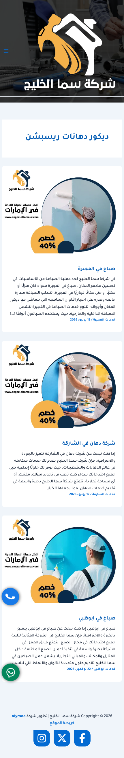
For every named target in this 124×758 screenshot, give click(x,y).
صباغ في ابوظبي (96, 618)
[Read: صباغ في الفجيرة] (62, 210)
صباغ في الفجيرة (96, 269)
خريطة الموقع (62, 723)
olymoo (19, 717)
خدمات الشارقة (103, 494)
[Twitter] (62, 738)
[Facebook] (82, 738)
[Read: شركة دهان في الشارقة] (62, 385)
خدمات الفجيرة (104, 320)
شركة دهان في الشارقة (88, 444)
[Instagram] (41, 738)
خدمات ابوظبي (104, 669)
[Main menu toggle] (6, 51)
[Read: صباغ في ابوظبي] (62, 560)
